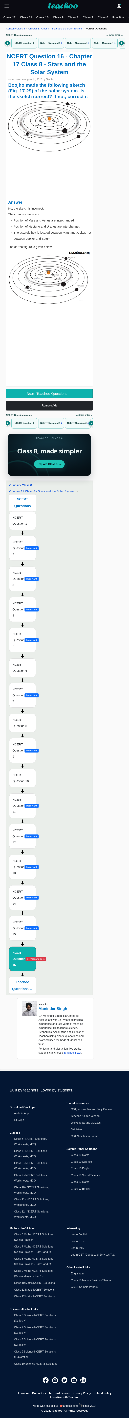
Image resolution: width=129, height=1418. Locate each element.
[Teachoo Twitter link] (64, 1379)
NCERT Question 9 (24, 750)
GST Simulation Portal (84, 1136)
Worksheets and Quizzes (86, 1122)
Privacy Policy (82, 1393)
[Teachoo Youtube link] (74, 1379)
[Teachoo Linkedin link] (83, 1379)
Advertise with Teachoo (64, 1397)
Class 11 (26, 17)
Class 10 (42, 17)
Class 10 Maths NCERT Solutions (34, 1283)
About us (23, 1393)
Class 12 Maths (80, 1182)
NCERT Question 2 (24, 548)
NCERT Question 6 (19, 667)
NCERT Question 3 (24, 579)
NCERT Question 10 (20, 778)
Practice (118, 17)
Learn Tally (77, 1247)
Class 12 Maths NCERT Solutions (34, 1296)
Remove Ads (49, 405)
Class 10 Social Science (85, 1175)
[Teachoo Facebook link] (46, 1379)
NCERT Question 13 (24, 867)
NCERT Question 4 (24, 609)
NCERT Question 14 (24, 897)
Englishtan (77, 1273)
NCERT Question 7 (24, 695)
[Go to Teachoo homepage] (63, 5)
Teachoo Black (72, 1052)
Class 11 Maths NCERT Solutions (34, 1289)
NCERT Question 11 (24, 805)
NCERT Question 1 (19, 520)
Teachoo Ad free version (85, 1116)
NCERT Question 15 (24, 928)
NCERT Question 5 (24, 640)
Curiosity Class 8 (15, 28)
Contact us (39, 1393)
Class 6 (103, 17)
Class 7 (88, 17)
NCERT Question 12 (24, 836)
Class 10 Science (81, 1161)
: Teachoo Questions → (49, 394)
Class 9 (58, 17)
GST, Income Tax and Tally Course (91, 1109)
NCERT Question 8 (19, 723)
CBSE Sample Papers (84, 1287)
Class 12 (9, 17)
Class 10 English (81, 1168)
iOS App (19, 1120)
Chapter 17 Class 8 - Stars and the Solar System (55, 28)
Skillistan (76, 1129)
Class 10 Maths (80, 1155)
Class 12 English (81, 1188)
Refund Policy (103, 1393)
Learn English (79, 1234)
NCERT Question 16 (24, 959)
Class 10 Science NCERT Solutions (35, 1363)
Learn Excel (78, 1241)
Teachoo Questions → (22, 985)
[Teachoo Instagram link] (55, 1379)
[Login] (119, 6)
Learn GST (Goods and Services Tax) (93, 1254)
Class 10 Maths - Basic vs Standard (92, 1280)
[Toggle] (8, 6)
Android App (21, 1113)
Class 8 (73, 17)
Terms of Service (59, 1393)
